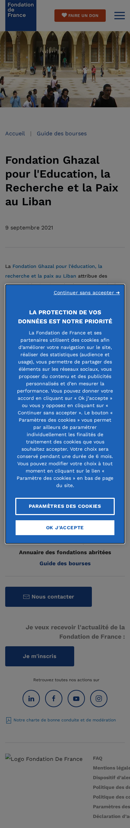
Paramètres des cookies (65, 506)
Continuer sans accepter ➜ (87, 292)
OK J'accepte (65, 527)
